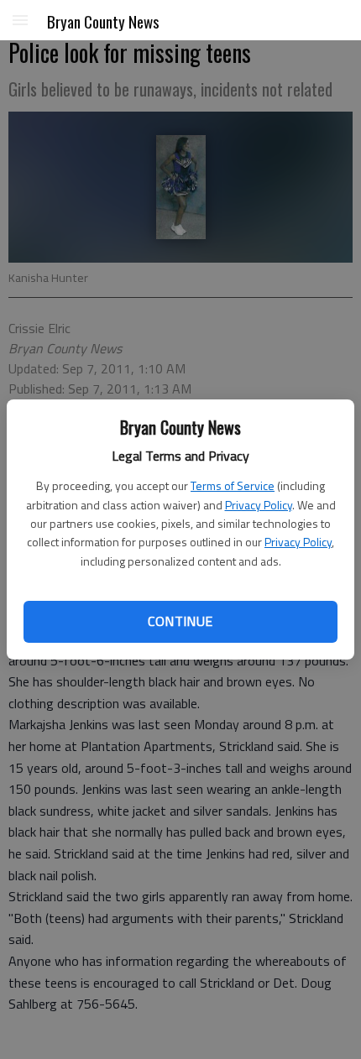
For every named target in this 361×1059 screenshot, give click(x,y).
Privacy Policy (258, 505)
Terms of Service (233, 485)
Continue (180, 621)
